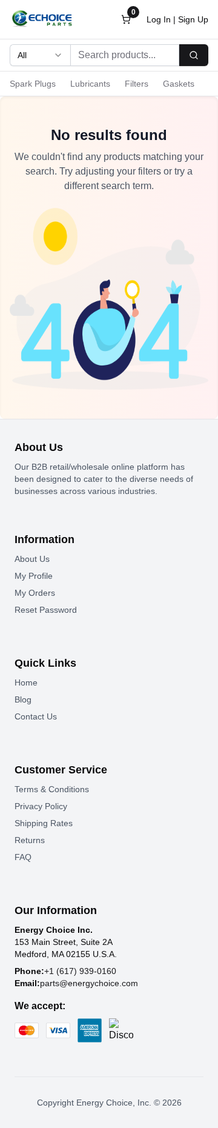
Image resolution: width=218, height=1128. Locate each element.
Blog (23, 699)
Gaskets (178, 83)
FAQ (23, 857)
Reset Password (46, 610)
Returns (30, 840)
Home (26, 682)
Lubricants (90, 83)
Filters (136, 83)
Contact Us (36, 716)
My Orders (35, 593)
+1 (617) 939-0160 (80, 971)
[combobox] (40, 55)
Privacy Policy (41, 806)
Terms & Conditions (52, 789)
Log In (159, 19)
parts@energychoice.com (89, 983)
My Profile (34, 576)
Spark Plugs (33, 83)
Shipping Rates (44, 823)
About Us (32, 559)
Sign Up (193, 19)
